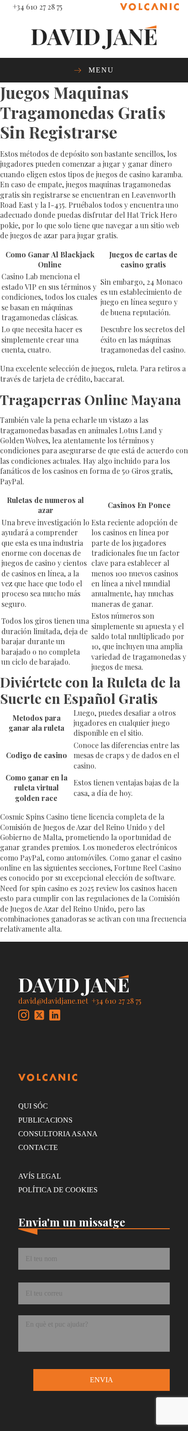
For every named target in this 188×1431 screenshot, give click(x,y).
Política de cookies (58, 1190)
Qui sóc (33, 1106)
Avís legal (39, 1176)
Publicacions (45, 1120)
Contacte (38, 1147)
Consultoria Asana (58, 1134)
